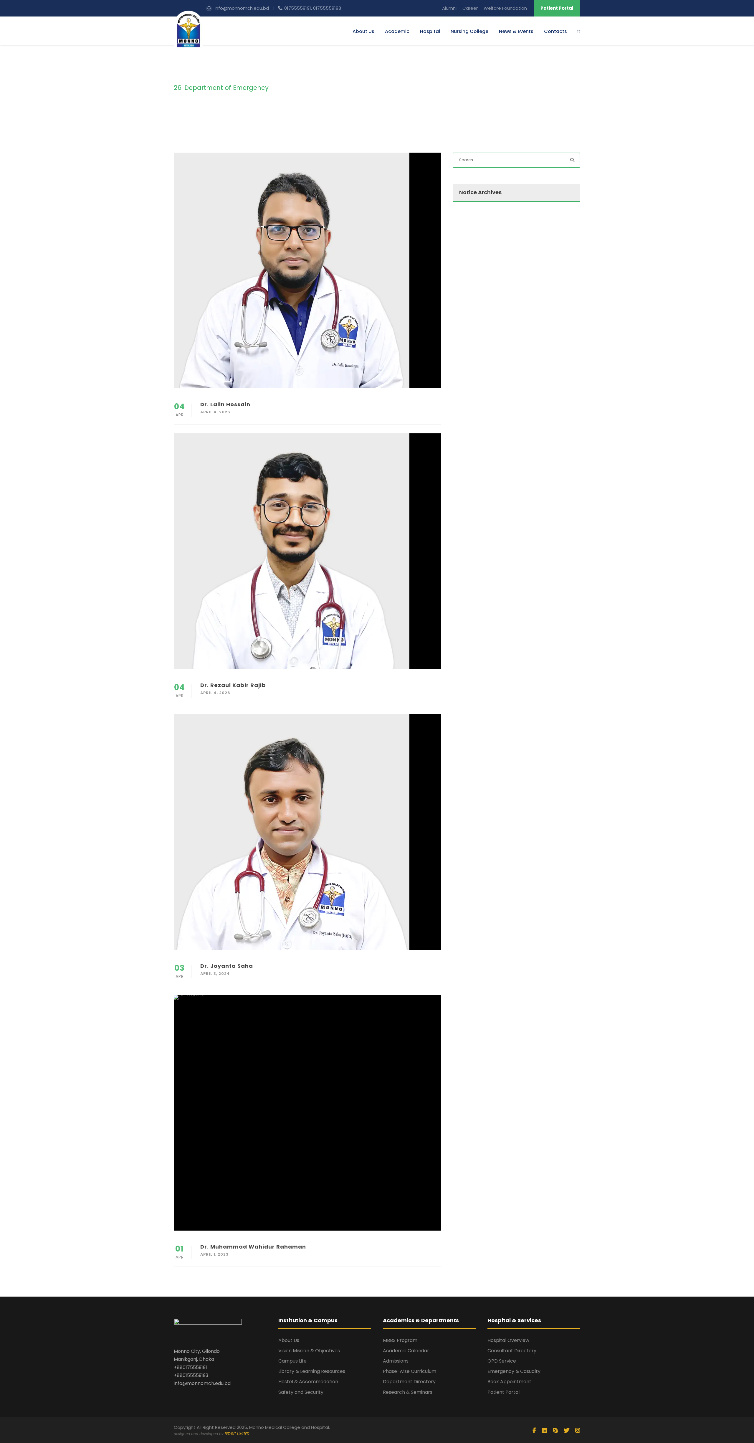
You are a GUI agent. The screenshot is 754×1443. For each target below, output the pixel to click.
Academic (397, 31)
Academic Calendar (406, 1350)
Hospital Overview (508, 1340)
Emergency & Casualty (513, 1371)
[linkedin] (544, 1430)
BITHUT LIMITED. (237, 1433)
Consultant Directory (511, 1350)
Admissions (396, 1361)
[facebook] (534, 1430)
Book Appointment (509, 1381)
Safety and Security (300, 1392)
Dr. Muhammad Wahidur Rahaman (253, 1246)
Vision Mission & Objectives (309, 1350)
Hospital (430, 31)
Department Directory (409, 1381)
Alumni (449, 8)
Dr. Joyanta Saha (226, 966)
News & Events (516, 31)
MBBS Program (400, 1340)
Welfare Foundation (505, 8)
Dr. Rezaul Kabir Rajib (233, 685)
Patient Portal (556, 8)
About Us (363, 31)
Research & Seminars (407, 1392)
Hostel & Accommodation (308, 1381)
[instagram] (577, 1430)
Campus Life (292, 1361)
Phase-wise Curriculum (409, 1371)
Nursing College (469, 31)
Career (470, 8)
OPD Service (501, 1361)
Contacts (555, 31)
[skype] (555, 1430)
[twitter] (566, 1430)
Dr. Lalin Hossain (225, 404)
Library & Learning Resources (311, 1371)
